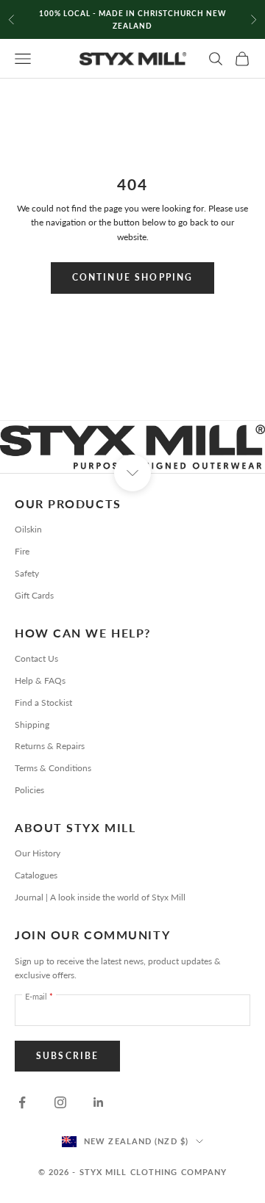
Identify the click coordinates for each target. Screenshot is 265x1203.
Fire (22, 551)
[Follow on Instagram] (60, 1102)
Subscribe (67, 1055)
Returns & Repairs (50, 745)
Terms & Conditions (53, 767)
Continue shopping (133, 277)
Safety (27, 573)
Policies (29, 789)
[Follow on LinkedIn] (98, 1102)
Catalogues (36, 875)
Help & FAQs (40, 680)
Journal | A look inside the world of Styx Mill (100, 897)
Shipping (32, 724)
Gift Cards (34, 595)
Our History (37, 853)
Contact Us (36, 658)
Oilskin (28, 529)
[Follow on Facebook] (22, 1102)
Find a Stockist (43, 702)
